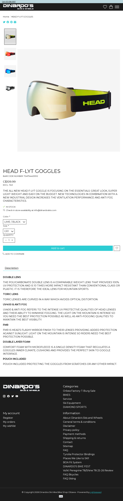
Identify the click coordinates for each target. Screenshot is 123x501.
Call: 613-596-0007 (9, 2)
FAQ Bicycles (70, 474)
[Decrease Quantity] (6, 240)
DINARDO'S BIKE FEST (76, 466)
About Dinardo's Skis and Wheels (82, 417)
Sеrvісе (67, 399)
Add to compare (14, 254)
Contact (68, 442)
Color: (6, 216)
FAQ (65, 450)
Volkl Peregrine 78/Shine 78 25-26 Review (88, 470)
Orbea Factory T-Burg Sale (79, 390)
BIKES (66, 394)
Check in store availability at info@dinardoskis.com (31, 210)
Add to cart (58, 248)
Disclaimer (69, 426)
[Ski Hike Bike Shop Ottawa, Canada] (18, 7)
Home (6, 16)
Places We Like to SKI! (76, 458)
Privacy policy (71, 430)
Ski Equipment (72, 403)
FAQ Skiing (69, 478)
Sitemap (68, 446)
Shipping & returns (74, 438)
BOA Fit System (72, 462)
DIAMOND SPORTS (75, 407)
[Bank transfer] (61, 496)
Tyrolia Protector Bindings (78, 454)
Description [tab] (11, 268)
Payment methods (74, 434)
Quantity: (8, 235)
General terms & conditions (79, 421)
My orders (9, 421)
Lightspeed (95, 492)
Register (8, 417)
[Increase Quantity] (12, 240)
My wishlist (9, 426)
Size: (6, 226)
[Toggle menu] (117, 7)
